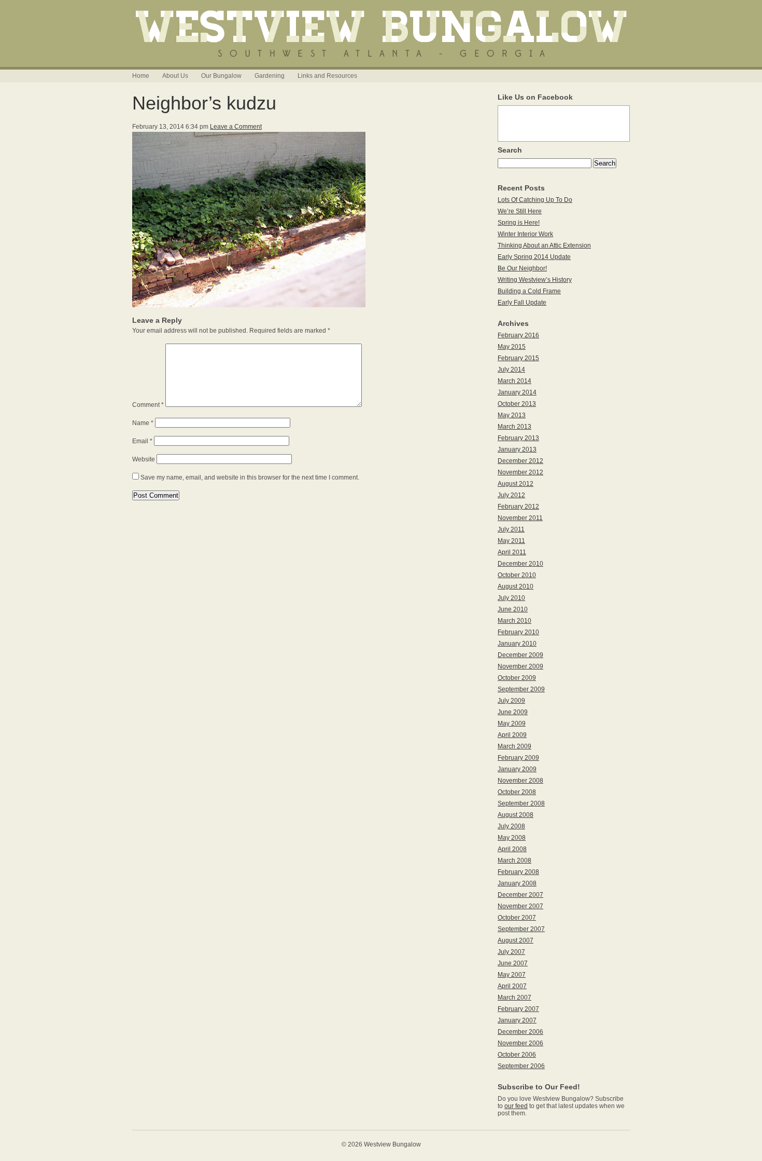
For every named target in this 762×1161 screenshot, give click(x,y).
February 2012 (518, 506)
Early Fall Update (522, 302)
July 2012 (511, 495)
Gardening (270, 75)
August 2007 (515, 940)
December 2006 (520, 1031)
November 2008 (520, 780)
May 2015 (512, 346)
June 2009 (513, 712)
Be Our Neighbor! (522, 268)
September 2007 (521, 929)
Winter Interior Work (525, 234)
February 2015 (518, 358)
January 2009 (517, 769)
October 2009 (517, 677)
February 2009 (518, 757)
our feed (516, 1106)
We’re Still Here (520, 211)
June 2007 (513, 963)
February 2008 (518, 872)
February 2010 (518, 632)
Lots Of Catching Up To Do (535, 199)
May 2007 (512, 974)
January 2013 (517, 449)
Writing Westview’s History (535, 279)
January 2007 (517, 1020)
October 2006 (517, 1054)
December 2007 (520, 894)
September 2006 (521, 1066)
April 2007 (512, 986)
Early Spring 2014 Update (534, 257)
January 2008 (517, 883)
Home (140, 75)
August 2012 (515, 483)
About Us (175, 75)
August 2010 (515, 586)
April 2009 (512, 735)
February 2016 (518, 335)
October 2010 (517, 575)
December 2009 (520, 655)
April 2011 (512, 552)
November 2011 (520, 518)
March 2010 (514, 620)
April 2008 (512, 849)
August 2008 (515, 814)
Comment (148, 404)
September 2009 (521, 689)
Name (142, 423)
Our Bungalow (221, 75)
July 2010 (511, 598)
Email (142, 441)
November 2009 (520, 666)
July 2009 (511, 700)
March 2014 (514, 381)
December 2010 (520, 563)
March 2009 (514, 746)
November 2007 (520, 906)
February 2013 (518, 438)
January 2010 (517, 643)
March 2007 (514, 997)
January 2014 (517, 392)
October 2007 (517, 917)
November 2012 (520, 472)
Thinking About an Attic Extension (544, 245)
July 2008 (511, 826)
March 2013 (514, 426)
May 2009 (512, 723)
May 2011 (511, 540)
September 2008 (521, 803)
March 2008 (514, 860)
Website (143, 459)
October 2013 (517, 403)
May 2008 (512, 837)
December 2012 (520, 461)
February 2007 (518, 1009)
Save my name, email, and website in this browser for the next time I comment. (249, 477)
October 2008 (517, 792)
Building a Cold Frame (529, 291)
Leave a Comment (236, 126)
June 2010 (513, 609)
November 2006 (520, 1043)
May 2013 (512, 415)
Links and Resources (327, 75)
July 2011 (511, 529)
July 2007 (511, 951)
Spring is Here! (519, 222)
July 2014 (511, 369)
